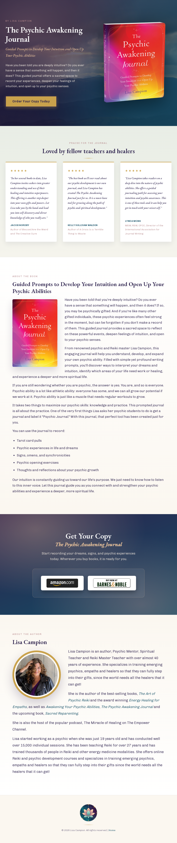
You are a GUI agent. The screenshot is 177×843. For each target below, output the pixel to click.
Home (112, 830)
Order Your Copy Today (31, 101)
